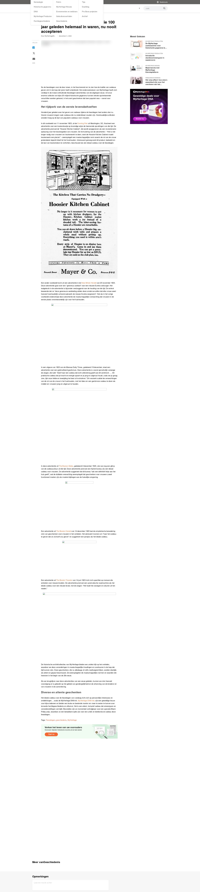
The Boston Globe (66, 466)
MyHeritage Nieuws (64, 6)
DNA (36, 11)
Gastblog (85, 6)
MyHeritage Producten (43, 16)
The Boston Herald (63, 531)
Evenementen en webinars (66, 11)
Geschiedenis (61, 21)
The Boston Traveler (64, 580)
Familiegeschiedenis (42, 21)
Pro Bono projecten (89, 11)
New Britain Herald (88, 283)
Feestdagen (50, 720)
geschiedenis (61, 720)
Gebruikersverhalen (64, 16)
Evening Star (82, 123)
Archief (85, 16)
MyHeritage (72, 720)
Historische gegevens (42, 6)
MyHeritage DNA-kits (86, 700)
